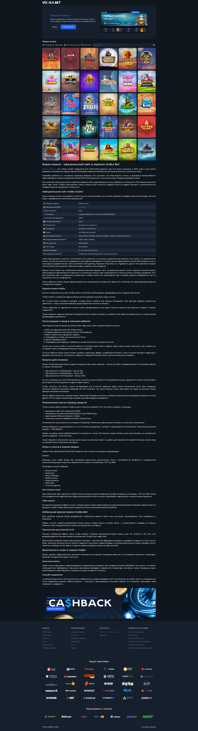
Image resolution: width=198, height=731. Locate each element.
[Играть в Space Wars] (89, 127)
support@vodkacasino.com (110, 632)
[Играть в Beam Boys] (146, 104)
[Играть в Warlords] (51, 104)
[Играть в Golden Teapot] (146, 127)
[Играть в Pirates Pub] (127, 127)
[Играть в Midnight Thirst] (70, 58)
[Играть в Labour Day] (70, 127)
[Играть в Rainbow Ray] (127, 104)
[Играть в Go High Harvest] (127, 149)
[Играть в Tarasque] (51, 127)
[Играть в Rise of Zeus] (89, 104)
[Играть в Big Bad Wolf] (108, 58)
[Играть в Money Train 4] (108, 81)
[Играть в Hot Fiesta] (70, 149)
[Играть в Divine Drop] (89, 149)
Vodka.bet (82, 207)
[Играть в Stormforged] (146, 149)
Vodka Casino (48, 169)
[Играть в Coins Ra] (89, 81)
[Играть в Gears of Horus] (70, 81)
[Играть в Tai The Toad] (108, 104)
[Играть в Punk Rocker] (89, 58)
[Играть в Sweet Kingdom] (51, 81)
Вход (54, 27)
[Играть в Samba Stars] (108, 127)
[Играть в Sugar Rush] (127, 81)
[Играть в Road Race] (51, 149)
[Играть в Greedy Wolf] (146, 81)
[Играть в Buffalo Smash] (127, 58)
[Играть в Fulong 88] (146, 58)
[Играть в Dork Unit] (70, 104)
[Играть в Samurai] (51, 58)
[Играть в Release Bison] (108, 149)
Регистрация (68, 27)
